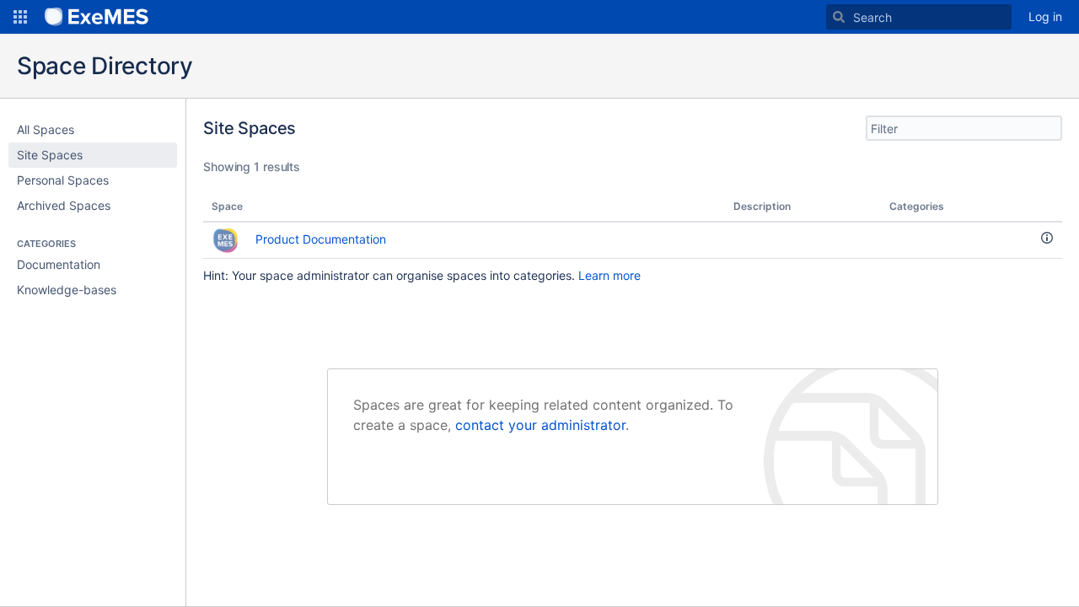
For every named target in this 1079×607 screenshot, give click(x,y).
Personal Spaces (63, 180)
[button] (20, 17)
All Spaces (45, 129)
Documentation (58, 264)
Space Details (1047, 237)
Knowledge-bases (66, 289)
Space (227, 206)
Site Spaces (50, 155)
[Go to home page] (96, 17)
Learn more (609, 275)
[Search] (838, 17)
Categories (916, 206)
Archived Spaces (63, 205)
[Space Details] (1047, 240)
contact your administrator (540, 424)
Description (762, 206)
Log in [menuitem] (1045, 16)
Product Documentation (320, 239)
